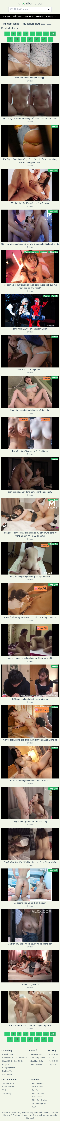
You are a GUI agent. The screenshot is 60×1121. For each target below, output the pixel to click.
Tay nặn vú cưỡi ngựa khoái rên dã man (30, 451)
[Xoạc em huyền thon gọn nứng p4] (30, 59)
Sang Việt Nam (8, 1068)
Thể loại (6, 16)
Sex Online (37, 1097)
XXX (34, 1107)
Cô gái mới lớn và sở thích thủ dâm (30, 903)
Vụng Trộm (53, 1054)
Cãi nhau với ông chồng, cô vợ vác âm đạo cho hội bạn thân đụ (30, 244)
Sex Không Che (39, 1103)
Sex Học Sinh (8, 1087)
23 (9, 39)
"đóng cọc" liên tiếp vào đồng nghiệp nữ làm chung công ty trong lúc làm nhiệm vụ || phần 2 (30, 534)
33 (29, 39)
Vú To (51, 1058)
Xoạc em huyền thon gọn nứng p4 (30, 77)
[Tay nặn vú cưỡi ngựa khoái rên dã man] (30, 433)
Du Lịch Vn (7, 1071)
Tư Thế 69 (53, 1061)
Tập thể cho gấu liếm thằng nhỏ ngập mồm (30, 203)
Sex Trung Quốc (37, 1058)
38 (36, 39)
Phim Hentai (37, 1087)
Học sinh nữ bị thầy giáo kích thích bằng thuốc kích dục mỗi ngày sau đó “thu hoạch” (30, 286)
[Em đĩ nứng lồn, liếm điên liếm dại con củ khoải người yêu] (30, 844)
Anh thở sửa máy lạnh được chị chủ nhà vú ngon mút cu (30, 617)
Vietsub (39, 16)
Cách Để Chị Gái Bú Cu (12, 1061)
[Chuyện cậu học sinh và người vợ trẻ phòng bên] (30, 925)
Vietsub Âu (7, 1074)
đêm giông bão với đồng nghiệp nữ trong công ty (30, 492)
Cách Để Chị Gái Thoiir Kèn (14, 1058)
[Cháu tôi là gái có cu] (30, 966)
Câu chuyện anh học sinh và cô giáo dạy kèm (30, 1025)
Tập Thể (52, 1064)
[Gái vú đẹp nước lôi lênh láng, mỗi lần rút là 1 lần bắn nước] (30, 100)
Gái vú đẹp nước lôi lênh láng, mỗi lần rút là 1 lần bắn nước (30, 118)
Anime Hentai (38, 1083)
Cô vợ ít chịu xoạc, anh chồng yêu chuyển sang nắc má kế (30, 740)
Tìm (48, 9)
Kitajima (5, 1064)
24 (16, 39)
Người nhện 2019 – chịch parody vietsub (30, 329)
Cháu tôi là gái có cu (30, 984)
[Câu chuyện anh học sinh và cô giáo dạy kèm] (30, 1007)
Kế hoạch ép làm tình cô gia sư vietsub (30, 699)
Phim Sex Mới (38, 1093)
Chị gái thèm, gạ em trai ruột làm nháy (30, 821)
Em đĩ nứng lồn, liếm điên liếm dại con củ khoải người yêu (30, 862)
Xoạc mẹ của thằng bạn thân (30, 369)
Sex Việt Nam (36, 1064)
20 (38, 34)
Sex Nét (35, 1090)
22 (52, 34)
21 (45, 34)
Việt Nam (29, 16)
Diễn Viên (17, 16)
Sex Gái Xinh (8, 1083)
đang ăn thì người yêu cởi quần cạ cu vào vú (30, 576)
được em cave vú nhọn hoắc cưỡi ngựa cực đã (30, 658)
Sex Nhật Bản (36, 1054)
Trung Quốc (51, 16)
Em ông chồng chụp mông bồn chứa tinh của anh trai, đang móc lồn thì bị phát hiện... (30, 161)
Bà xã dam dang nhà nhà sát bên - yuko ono (30, 780)
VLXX (4, 1090)
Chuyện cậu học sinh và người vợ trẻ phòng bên (30, 944)
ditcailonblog (30, 3)
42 (43, 39)
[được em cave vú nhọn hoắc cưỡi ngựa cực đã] (30, 640)
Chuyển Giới (7, 1054)
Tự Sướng (6, 1093)
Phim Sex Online (39, 1100)
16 (25, 34)
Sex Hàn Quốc (36, 1061)
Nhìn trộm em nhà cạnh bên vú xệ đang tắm (30, 410)
